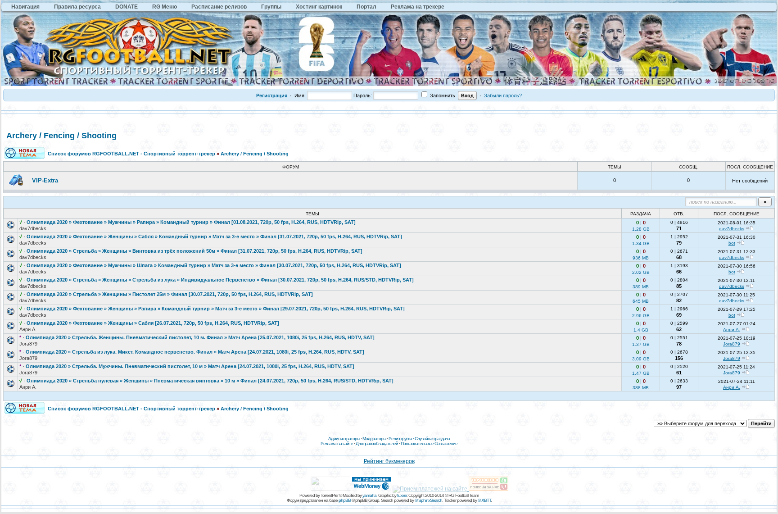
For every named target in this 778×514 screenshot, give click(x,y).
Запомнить (442, 95)
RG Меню (164, 7)
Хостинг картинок (319, 7)
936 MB (641, 257)
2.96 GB (641, 315)
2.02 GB (641, 272)
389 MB (641, 286)
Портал (366, 7)
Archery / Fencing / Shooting (61, 135)
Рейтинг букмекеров (389, 461)
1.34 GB (641, 243)
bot (731, 243)
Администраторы (344, 438)
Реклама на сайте (337, 443)
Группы (271, 7)
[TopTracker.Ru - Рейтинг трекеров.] (488, 489)
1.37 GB (641, 344)
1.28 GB (641, 229)
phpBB (345, 500)
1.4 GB (640, 330)
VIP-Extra (45, 180)
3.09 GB (641, 358)
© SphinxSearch (428, 500)
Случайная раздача (432, 438)
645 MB (641, 301)
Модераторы (374, 438)
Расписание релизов (219, 7)
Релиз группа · (402, 438)
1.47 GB (641, 373)
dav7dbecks (32, 228)
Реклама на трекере (417, 7)
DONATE (126, 7)
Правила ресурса (77, 7)
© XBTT (484, 500)
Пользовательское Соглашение (429, 443)
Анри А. (27, 329)
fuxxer (402, 495)
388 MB (641, 387)
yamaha (369, 495)
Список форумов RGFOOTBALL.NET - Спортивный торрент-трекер (131, 153)
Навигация (25, 7)
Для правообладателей (377, 443)
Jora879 (28, 343)
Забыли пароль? (503, 95)
